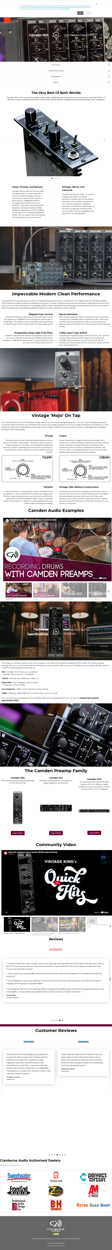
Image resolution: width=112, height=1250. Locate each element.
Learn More (17, 833)
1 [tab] (51, 1020)
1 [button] (52, 178)
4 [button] (60, 178)
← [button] (7, 139)
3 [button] (57, 178)
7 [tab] (64, 1154)
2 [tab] (54, 1020)
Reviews (56, 82)
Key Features (56, 65)
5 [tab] (62, 1020)
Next (110, 978)
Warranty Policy (60, 1243)
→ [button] (104, 139)
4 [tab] (59, 1020)
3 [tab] (57, 1020)
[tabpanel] (56, 981)
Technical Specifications (56, 71)
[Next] (108, 591)
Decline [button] (88, 13)
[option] (56, 141)
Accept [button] (80, 13)
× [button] (96, 3)
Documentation (56, 76)
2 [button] (55, 178)
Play (56, 35)
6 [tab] (62, 1154)
